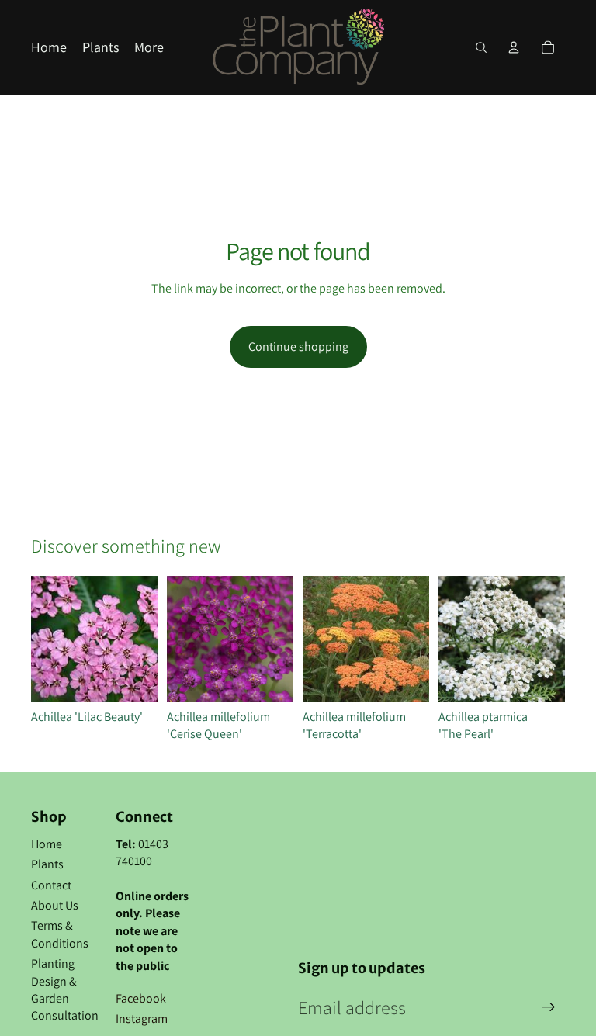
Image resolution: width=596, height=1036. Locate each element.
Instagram (142, 1018)
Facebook (141, 998)
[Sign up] (548, 1007)
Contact (51, 885)
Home (46, 844)
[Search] (481, 47)
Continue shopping (298, 346)
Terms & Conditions (59, 934)
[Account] (514, 47)
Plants (47, 864)
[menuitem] (149, 48)
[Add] (133, 678)
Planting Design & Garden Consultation (65, 989)
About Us (54, 905)
